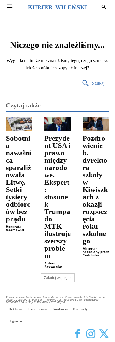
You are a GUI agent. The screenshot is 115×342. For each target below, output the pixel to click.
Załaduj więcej (55, 277)
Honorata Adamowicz (15, 228)
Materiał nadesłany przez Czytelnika (96, 251)
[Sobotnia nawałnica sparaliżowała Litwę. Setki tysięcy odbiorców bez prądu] (19, 124)
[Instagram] (91, 334)
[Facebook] (77, 334)
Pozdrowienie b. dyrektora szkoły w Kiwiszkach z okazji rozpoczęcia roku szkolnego (95, 189)
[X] (104, 334)
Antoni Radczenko (53, 265)
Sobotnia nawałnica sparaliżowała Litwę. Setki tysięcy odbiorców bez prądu (18, 178)
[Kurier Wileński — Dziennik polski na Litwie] (57, 6)
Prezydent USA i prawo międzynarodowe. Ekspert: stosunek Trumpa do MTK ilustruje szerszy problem (57, 197)
